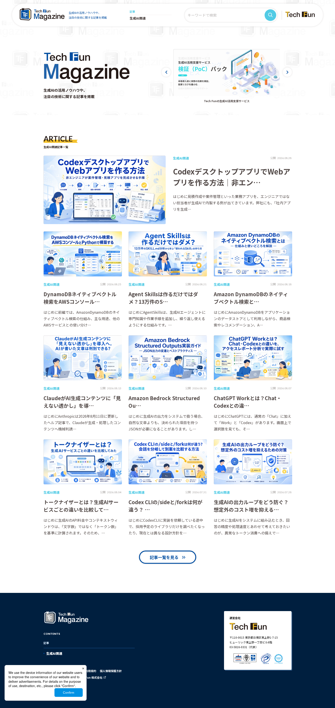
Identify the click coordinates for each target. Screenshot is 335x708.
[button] (166, 72)
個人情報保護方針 (111, 671)
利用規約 (90, 671)
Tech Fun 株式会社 (90, 677)
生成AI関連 (138, 18)
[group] (227, 72)
